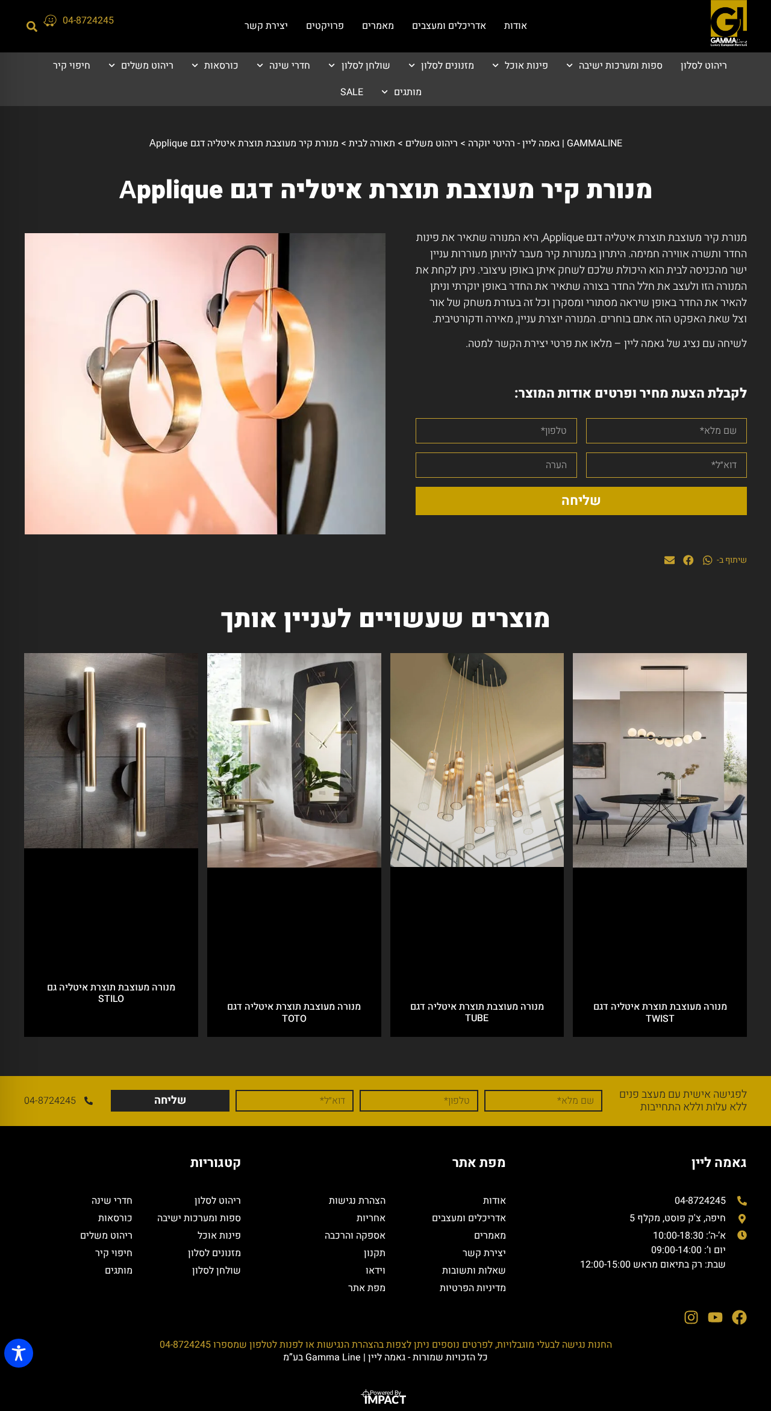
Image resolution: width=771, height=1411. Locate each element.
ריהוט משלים (147, 65)
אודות (515, 26)
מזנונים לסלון (447, 65)
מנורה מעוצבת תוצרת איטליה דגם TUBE (477, 1012)
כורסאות (221, 65)
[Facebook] (739, 1317)
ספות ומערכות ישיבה (621, 65)
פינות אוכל (526, 65)
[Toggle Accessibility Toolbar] (18, 1353)
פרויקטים (325, 26)
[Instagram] (691, 1317)
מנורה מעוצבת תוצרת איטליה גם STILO (111, 993)
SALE (351, 92)
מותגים (408, 92)
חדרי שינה (289, 65)
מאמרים (378, 26)
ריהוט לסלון (704, 65)
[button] (32, 26)
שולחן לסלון (366, 65)
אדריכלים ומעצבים (449, 26)
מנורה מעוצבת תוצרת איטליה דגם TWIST (660, 1012)
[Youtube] (715, 1317)
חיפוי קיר (71, 65)
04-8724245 (88, 20)
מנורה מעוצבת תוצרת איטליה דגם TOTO (294, 1012)
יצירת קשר (266, 26)
